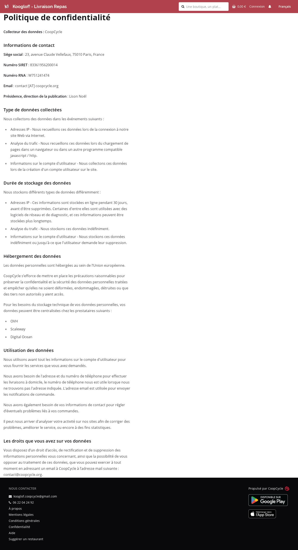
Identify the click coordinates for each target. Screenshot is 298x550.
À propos (15, 508)
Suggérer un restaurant (26, 539)
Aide (12, 533)
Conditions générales (24, 521)
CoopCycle (275, 488)
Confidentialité (19, 527)
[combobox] (206, 6)
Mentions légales (21, 515)
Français (285, 6)
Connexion (257, 6)
